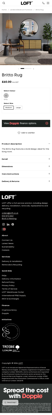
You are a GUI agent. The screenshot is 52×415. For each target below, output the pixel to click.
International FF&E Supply (14, 295)
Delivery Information (11, 279)
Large (18, 107)
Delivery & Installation (12, 261)
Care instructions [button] (10, 174)
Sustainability (8, 247)
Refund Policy (8, 282)
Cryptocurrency (9, 310)
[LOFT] (27, 3)
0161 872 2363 (7, 216)
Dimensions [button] (7, 166)
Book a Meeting (9, 219)
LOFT (20, 363)
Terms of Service (9, 289)
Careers (5, 250)
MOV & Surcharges (10, 299)
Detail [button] (5, 159)
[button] (3, 3)
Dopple (5, 313)
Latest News (7, 243)
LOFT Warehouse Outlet (13, 292)
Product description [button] (12, 144)
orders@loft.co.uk (10, 213)
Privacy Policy (8, 285)
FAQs (4, 276)
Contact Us (7, 240)
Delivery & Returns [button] (10, 181)
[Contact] (43, 3)
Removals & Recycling (12, 265)
